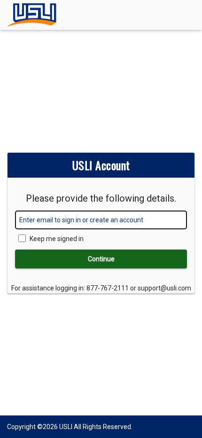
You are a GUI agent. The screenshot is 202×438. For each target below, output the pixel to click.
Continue (101, 259)
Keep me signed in (57, 238)
